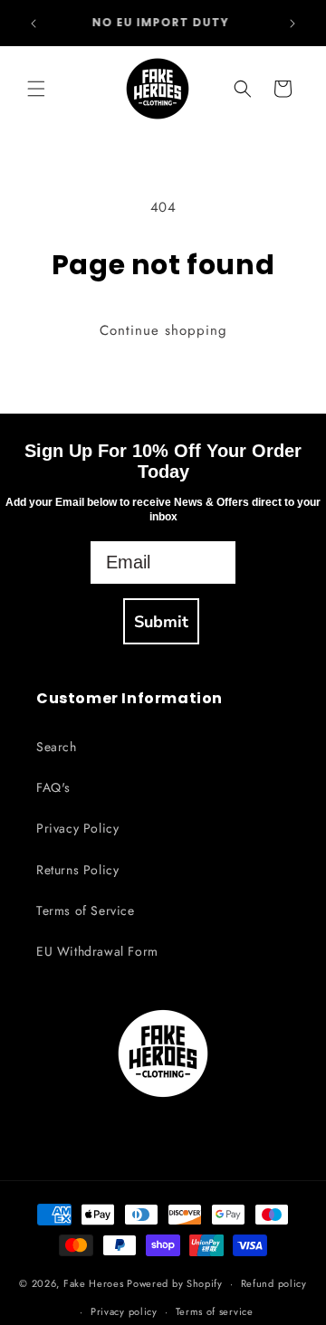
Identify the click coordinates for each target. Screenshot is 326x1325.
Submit (161, 622)
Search (56, 747)
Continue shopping (163, 330)
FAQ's (53, 787)
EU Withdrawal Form (97, 951)
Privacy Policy (77, 828)
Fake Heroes (93, 1283)
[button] (36, 89)
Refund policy (274, 1283)
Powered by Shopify (175, 1283)
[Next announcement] (292, 23)
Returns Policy (77, 870)
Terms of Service (85, 910)
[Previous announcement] (33, 23)
